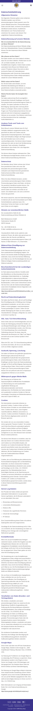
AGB (11, 705)
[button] (2, 5)
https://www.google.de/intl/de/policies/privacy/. (15, 691)
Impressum (26, 705)
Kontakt (10, 706)
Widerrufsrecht (20, 706)
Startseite (6, 705)
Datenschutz (18, 705)
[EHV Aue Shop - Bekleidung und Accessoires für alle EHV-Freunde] (16, 5)
